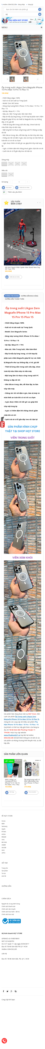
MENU (5, 27)
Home (3, 821)
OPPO (3, 853)
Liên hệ (4, 876)
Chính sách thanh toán (8, 906)
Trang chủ (5, 868)
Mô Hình (4, 842)
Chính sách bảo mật (8, 914)
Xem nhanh (22, 228)
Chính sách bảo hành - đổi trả (11, 912)
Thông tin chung (12, 296)
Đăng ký (30, 4)
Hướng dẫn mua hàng (29, 296)
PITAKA (4, 832)
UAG (3, 840)
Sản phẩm (5, 871)
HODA (4, 834)
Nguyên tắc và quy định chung (11, 904)
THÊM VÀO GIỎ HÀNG (24, 187)
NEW (3, 824)
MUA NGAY (8, 187)
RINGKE (4, 837)
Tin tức (4, 873)
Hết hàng (12, 792)
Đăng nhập (21, 4)
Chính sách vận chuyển (9, 909)
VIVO (3, 850)
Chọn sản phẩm (32, 792)
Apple (3, 829)
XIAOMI (4, 848)
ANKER (4, 845)
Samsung (4, 826)
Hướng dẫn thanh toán (14, 299)
